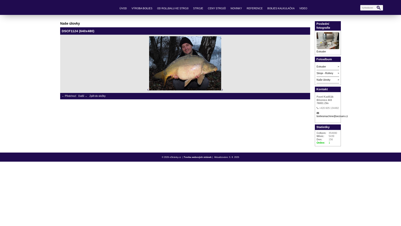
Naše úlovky (323, 79)
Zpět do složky (97, 96)
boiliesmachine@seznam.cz (332, 116)
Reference (255, 8)
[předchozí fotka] (148, 89)
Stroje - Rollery (325, 73)
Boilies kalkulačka (281, 8)
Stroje (198, 8)
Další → (82, 96)
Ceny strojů (217, 8)
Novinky (236, 8)
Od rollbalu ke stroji (172, 8)
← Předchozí (69, 96)
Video (303, 8)
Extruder (321, 51)
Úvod (123, 8)
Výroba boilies (142, 8)
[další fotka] (222, 89)
